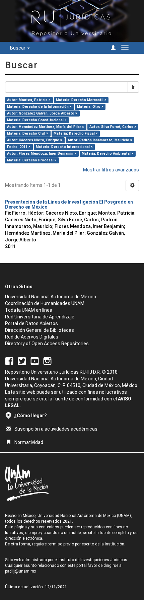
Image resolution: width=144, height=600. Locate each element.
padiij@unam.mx (20, 571)
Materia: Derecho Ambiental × (108, 153)
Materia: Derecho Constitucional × (37, 120)
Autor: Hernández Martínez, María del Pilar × (45, 127)
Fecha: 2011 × (18, 147)
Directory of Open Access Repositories (47, 343)
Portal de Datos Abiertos (31, 323)
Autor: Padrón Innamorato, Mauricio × (100, 140)
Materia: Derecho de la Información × (39, 106)
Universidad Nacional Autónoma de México (50, 296)
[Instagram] (47, 361)
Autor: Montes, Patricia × (29, 100)
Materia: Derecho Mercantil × (81, 100)
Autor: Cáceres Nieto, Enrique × (34, 140)
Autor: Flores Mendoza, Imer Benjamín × (41, 153)
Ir (133, 87)
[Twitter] (22, 361)
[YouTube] (34, 361)
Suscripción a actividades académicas (55, 429)
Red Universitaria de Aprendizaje (39, 316)
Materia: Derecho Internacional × (64, 147)
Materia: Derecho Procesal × (32, 160)
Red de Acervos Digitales (31, 337)
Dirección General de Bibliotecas (39, 330)
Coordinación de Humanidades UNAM (44, 303)
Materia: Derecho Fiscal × (76, 133)
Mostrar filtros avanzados (111, 169)
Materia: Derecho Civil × (27, 133)
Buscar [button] (18, 48)
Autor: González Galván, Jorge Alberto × (42, 113)
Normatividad (28, 442)
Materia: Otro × (90, 106)
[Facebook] (9, 361)
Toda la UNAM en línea (28, 310)
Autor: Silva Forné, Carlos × (112, 127)
